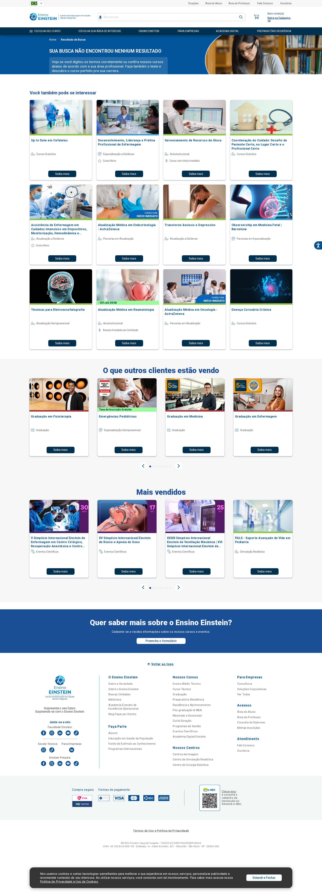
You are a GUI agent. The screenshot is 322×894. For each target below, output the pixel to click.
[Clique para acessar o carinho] (256, 17)
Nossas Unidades (119, 694)
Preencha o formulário (161, 641)
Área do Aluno (213, 3)
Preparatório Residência (188, 699)
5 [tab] (164, 466)
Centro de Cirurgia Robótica (191, 764)
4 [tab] (160, 466)
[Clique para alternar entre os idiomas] (37, 3)
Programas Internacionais (125, 748)
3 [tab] (157, 466)
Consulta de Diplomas (251, 722)
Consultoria (244, 683)
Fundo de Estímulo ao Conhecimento (132, 743)
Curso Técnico (182, 689)
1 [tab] (150, 466)
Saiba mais (62, 174)
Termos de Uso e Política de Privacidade (161, 830)
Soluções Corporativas (251, 689)
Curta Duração (182, 720)
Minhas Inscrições (248, 727)
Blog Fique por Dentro (122, 714)
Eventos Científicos (185, 731)
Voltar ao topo (162, 664)
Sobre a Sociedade (120, 683)
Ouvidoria (285, 3)
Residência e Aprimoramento (192, 704)
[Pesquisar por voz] (100, 17)
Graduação (180, 694)
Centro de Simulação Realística (193, 759)
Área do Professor (239, 3)
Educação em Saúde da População (130, 738)
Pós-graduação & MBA (187, 710)
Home (52, 39)
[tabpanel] (59, 417)
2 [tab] (153, 466)
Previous (143, 466)
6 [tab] (167, 466)
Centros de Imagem (185, 754)
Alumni (113, 733)
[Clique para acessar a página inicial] (60, 21)
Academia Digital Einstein (189, 736)
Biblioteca (114, 699)
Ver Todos (243, 694)
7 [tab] (170, 466)
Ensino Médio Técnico (187, 683)
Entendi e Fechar (264, 877)
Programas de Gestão (187, 726)
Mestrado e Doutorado (187, 715)
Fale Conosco (265, 3)
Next (178, 466)
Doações (193, 3)
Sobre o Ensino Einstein (123, 689)
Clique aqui (229, 791)
